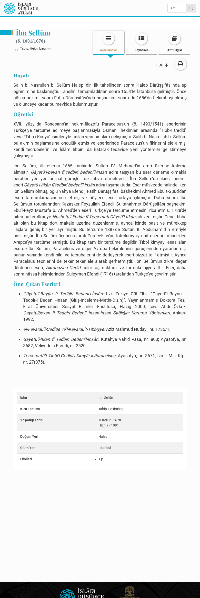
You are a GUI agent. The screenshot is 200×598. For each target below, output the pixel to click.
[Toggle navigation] (103, 8)
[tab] (108, 42)
